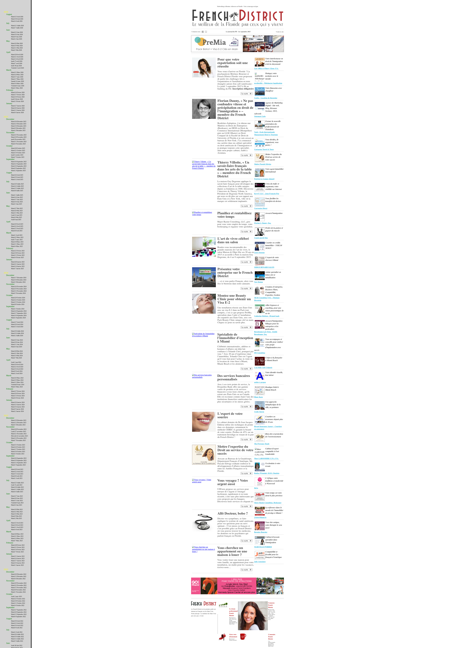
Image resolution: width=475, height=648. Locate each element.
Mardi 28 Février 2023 (17, 545)
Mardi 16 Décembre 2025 (18, 126)
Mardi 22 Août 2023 (17, 471)
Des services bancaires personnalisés (233, 377)
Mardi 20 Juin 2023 (17, 498)
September (10, 159)
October (9, 146)
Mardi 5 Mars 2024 (17, 387)
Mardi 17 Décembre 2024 (18, 278)
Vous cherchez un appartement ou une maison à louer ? (232, 551)
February (9, 90)
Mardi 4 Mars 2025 (17, 246)
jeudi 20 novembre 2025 (18, 139)
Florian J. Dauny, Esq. (262, 223)
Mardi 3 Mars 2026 (17, 88)
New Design (258, 282)
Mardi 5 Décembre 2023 (18, 425)
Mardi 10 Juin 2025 (17, 202)
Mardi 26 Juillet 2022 (17, 634)
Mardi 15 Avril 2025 (17, 228)
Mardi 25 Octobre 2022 (18, 599)
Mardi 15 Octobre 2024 (18, 302)
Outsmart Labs (260, 116)
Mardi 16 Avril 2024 (17, 369)
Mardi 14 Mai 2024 (17, 355)
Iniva (256, 488)
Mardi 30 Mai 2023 (17, 509)
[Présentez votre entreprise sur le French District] (204, 286)
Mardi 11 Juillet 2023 (17, 489)
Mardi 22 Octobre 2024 (18, 300)
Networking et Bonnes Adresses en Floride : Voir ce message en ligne (237, 6)
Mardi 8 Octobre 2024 (17, 304)
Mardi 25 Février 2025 (17, 251)
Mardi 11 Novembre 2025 (18, 141)
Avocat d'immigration (274, 213)
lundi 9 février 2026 (17, 99)
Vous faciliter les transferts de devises (273, 200)
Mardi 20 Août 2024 (17, 324)
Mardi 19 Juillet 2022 (17, 636)
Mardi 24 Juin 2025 (17, 197)
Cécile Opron (259, 411)
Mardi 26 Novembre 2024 (18, 286)
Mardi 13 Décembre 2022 (18, 576)
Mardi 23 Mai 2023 (17, 512)
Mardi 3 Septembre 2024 (18, 318)
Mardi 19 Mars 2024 (17, 380)
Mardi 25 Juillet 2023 (17, 483)
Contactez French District (271, 605)
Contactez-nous (196, 32)
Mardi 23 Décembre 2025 (18, 124)
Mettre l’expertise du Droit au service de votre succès (235, 450)
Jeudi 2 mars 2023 (16, 596)
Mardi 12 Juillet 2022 (17, 639)
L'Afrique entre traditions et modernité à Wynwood (274, 481)
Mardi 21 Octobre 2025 (18, 150)
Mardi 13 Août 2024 (17, 327)
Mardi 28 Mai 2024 (17, 351)
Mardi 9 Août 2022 (16, 628)
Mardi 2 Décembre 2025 (18, 130)
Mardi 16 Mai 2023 (17, 514)
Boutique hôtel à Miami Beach (272, 388)
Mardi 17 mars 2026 (17, 77)
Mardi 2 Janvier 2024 (17, 411)
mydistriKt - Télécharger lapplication (268, 83)
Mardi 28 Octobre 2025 (18, 148)
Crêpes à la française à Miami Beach (273, 359)
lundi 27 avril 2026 (16, 61)
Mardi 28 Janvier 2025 (17, 262)
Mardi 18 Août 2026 (17, 19)
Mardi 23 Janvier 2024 (17, 405)
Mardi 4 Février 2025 (17, 257)
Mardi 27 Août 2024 (17, 322)
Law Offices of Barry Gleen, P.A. (266, 68)
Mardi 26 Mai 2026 (17, 43)
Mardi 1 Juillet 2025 (17, 195)
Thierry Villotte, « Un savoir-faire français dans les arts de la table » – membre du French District (234, 169)
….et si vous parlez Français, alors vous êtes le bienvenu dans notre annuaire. (235, 282)
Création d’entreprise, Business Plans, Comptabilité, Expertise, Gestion (274, 290)
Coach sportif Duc (261, 237)
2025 (6, 116)
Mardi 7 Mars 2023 (17, 541)
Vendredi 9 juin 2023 (17, 503)
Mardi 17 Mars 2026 (17, 79)
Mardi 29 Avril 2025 (17, 224)
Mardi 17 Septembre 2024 (18, 313)
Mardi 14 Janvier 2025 (17, 266)
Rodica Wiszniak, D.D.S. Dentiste (266, 473)
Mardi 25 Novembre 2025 (18, 135)
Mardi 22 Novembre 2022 (18, 585)
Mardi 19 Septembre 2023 (18, 460)
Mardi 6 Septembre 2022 (18, 616)
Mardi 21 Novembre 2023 (18, 434)
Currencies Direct (260, 208)
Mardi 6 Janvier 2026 (17, 112)
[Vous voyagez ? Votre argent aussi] (204, 482)
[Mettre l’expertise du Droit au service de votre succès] (204, 464)
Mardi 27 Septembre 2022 (18, 610)
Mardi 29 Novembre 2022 (18, 583)
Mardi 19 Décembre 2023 (18, 420)
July (7, 23)
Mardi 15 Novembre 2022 (18, 587)
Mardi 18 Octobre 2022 (18, 601)
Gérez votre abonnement (233, 635)
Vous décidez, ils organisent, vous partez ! (272, 142)
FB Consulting (259, 352)
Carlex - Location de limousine (265, 98)
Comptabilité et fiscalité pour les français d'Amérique (273, 554)
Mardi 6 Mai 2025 (16, 217)
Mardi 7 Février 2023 (17, 552)
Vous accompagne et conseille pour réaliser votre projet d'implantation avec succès (268, 344)
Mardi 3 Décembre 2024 (18, 282)
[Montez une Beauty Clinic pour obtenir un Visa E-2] (204, 313)
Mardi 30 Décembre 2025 (18, 121)
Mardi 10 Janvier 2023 (17, 563)
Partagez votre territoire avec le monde (271, 76)
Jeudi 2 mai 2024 (16, 362)
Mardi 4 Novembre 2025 (18, 144)
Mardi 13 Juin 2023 (17, 500)
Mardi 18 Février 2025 (17, 253)
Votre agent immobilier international (274, 170)
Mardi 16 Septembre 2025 (18, 166)
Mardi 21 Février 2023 (17, 547)
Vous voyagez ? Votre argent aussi (232, 482)
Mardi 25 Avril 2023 (17, 523)
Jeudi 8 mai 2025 (16, 219)
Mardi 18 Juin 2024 (17, 342)
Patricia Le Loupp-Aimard (264, 179)
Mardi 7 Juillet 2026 (17, 28)
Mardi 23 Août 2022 (17, 623)
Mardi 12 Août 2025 (17, 179)
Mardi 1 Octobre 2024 (17, 309)
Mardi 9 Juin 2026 (16, 37)
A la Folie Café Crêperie (263, 367)
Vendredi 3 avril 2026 (17, 68)
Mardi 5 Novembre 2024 (18, 293)
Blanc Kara (258, 397)
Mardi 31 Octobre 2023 (18, 445)
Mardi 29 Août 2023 (17, 469)
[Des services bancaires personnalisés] (204, 377)
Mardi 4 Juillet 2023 (17, 492)
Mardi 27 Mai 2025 (17, 208)
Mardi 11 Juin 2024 (17, 344)
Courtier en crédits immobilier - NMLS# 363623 (273, 245)
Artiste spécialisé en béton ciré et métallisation (273, 275)
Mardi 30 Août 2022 (17, 621)
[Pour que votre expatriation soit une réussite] (204, 77)
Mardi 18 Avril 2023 (17, 525)
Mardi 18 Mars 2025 (17, 242)
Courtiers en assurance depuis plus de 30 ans (274, 419)
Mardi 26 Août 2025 (17, 175)
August (9, 14)
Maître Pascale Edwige (262, 164)
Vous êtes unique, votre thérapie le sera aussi (273, 525)
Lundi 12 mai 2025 (16, 215)
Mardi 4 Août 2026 (16, 21)
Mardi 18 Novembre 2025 (18, 137)
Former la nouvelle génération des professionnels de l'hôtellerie (273, 125)
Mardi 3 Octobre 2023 (17, 454)
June (8, 30)
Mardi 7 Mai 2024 (16, 358)
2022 (6, 569)
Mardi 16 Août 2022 (17, 625)
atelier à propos (260, 382)
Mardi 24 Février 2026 (17, 92)
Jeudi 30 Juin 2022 (16, 645)
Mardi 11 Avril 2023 (17, 527)
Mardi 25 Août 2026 (17, 17)
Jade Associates (260, 561)
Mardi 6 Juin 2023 (16, 505)
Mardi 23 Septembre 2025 (18, 164)
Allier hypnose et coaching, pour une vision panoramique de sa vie (274, 309)
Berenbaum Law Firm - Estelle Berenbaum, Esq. (265, 333)
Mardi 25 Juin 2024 (17, 340)
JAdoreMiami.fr (260, 517)
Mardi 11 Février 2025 (17, 255)
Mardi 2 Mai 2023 (16, 518)
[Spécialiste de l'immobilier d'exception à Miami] (204, 336)
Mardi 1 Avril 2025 (16, 235)
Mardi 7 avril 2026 (16, 63)
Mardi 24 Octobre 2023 (18, 447)
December (10, 119)
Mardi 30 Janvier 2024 (17, 402)
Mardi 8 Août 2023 (16, 476)
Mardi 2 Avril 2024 (16, 373)
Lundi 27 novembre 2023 (18, 431)
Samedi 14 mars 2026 (17, 81)
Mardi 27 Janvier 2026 (17, 106)
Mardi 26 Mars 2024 (17, 378)
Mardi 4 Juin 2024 (16, 347)
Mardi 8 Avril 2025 (16, 231)
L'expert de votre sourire (230, 415)
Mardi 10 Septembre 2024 (18, 315)
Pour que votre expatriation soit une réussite (232, 63)
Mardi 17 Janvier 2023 (17, 561)
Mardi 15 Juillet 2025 (17, 188)
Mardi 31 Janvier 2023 (17, 556)
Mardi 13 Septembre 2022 (18, 614)
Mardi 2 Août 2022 (16, 632)
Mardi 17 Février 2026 (17, 95)
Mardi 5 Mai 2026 (16, 50)
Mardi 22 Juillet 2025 (17, 186)
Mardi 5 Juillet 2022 (17, 641)
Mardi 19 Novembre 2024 (18, 289)
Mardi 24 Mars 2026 (17, 75)
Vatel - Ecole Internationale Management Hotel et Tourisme (266, 133)
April (8, 52)
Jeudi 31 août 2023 (16, 485)
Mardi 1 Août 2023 (16, 478)
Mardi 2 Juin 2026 (16, 39)
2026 (6, 12)
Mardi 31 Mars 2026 (17, 72)
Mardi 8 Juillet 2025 (17, 190)
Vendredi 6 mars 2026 (17, 86)
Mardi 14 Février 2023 (17, 549)
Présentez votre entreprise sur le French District (235, 272)
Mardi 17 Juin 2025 (17, 199)
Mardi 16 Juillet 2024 (17, 333)
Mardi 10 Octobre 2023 (18, 451)
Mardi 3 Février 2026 (17, 101)
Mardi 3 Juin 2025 (16, 204)
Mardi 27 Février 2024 (17, 391)
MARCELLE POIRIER (263, 547)
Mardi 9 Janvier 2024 (17, 409)
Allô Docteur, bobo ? (232, 513)
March (8, 70)
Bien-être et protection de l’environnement (274, 435)
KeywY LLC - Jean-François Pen (266, 193)
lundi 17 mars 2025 (17, 240)
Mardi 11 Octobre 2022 (18, 603)
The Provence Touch (261, 443)
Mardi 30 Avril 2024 (17, 364)
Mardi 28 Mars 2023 (17, 534)
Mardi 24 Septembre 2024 (18, 311)
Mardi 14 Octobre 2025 (18, 153)
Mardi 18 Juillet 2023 (17, 487)
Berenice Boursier (260, 532)
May (8, 41)
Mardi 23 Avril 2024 (17, 367)
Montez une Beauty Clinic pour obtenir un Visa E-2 (234, 299)
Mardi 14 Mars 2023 (17, 538)
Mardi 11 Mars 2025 (17, 244)
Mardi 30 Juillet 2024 (17, 331)
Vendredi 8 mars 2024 (17, 384)
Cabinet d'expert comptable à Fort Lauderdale (272, 451)
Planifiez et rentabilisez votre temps (234, 214)
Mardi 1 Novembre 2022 (18, 592)
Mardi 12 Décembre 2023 (18, 422)
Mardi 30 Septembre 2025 (18, 162)
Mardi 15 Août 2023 (17, 474)
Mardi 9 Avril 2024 (16, 371)
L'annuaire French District (271, 636)
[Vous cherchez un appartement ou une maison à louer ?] (204, 551)
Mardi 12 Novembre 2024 (18, 291)
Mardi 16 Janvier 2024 (17, 407)
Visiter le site (280, 32)
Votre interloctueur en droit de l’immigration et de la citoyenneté (274, 61)
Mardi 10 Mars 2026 (17, 83)
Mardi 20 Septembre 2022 (18, 612)
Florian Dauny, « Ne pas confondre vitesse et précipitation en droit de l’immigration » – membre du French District (235, 109)
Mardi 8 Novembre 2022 (18, 590)
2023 (6, 415)
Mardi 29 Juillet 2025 (17, 184)
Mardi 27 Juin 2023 (17, 496)
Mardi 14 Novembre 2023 (18, 438)
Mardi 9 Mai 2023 (16, 516)
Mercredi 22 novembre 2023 (19, 436)
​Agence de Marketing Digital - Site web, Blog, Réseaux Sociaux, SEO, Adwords (268, 108)
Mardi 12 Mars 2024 (17, 382)
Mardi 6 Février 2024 (17, 398)
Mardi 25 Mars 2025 (17, 237)
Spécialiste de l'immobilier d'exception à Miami (235, 338)
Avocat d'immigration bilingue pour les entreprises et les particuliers (274, 324)
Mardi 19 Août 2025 (17, 177)
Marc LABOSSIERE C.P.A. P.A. (266, 458)
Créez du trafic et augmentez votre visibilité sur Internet (273, 186)
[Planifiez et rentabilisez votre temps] (204, 215)
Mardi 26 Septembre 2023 (18, 458)
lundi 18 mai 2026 (16, 66)
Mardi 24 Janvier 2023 (17, 558)
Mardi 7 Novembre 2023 (18, 440)
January (9, 103)
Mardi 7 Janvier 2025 (17, 268)
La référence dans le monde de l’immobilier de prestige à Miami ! (274, 510)
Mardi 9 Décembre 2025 (18, 128)
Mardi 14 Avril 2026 (17, 59)
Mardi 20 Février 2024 (17, 393)
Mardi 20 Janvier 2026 (17, 108)
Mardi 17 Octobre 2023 (18, 449)
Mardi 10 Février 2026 (17, 97)
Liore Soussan (259, 252)
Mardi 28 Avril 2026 (17, 54)
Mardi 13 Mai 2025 (17, 213)
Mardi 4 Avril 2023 (16, 529)
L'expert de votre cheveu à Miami (272, 258)
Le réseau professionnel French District (233, 612)
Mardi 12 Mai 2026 (17, 48)
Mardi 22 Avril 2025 (17, 226)
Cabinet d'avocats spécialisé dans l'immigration (272, 540)
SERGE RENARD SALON (264, 267)
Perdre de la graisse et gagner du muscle (274, 229)
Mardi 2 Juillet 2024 (17, 335)
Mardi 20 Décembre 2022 (18, 574)
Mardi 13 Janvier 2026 (17, 110)
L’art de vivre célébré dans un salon (233, 240)
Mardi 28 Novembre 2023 (18, 429)
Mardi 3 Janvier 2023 (17, 565)
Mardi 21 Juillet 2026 (17, 25)
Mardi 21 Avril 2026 (17, 57)
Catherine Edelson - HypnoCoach (266, 316)
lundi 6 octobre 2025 (17, 155)
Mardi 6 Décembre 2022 (18, 579)
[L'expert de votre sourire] (204, 431)
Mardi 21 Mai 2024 (17, 353)
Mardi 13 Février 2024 (17, 396)
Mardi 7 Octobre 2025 (17, 157)
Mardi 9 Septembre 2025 (18, 168)
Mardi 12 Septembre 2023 (18, 463)
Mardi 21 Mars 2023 (17, 536)
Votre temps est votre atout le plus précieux (274, 494)
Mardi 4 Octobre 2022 (17, 605)
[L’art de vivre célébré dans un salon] (204, 256)
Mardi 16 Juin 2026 (17, 34)
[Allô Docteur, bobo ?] (204, 531)
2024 (6, 273)
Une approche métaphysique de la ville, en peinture (273, 404)
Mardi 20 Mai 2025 (17, 211)
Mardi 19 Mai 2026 (17, 46)
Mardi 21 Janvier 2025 (17, 264)
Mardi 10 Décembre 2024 (18, 280)
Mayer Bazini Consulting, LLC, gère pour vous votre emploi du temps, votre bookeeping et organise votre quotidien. (235, 224)
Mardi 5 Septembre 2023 (18, 465)
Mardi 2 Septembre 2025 (18, 170)
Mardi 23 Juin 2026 (17, 32)
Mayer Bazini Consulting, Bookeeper (267, 502)
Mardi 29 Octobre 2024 (18, 298)
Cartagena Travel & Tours (264, 149)
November (10, 132)
